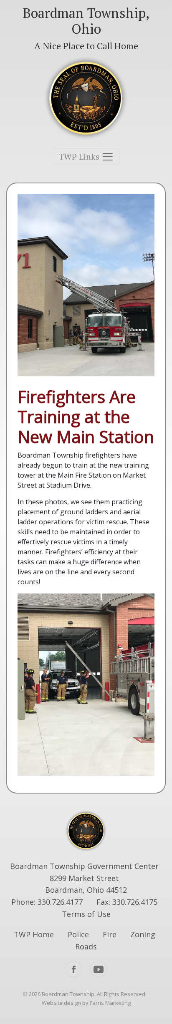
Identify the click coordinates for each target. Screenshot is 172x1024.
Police (78, 934)
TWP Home (34, 934)
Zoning (142, 934)
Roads (86, 946)
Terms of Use (86, 914)
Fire (109, 934)
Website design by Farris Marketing (86, 1002)
